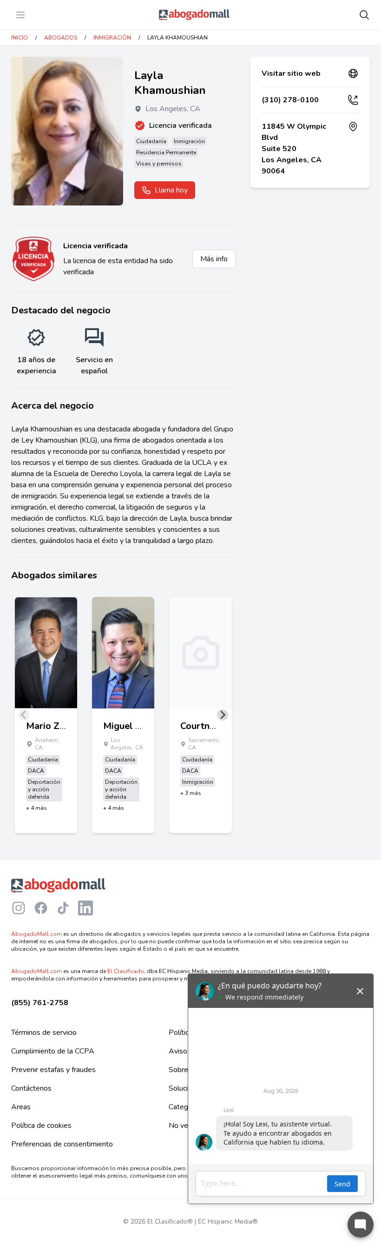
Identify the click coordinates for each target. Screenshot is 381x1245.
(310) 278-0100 (290, 100)
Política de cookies (41, 1125)
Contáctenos (31, 1088)
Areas (21, 1107)
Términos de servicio (44, 1032)
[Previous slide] (24, 715)
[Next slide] (222, 715)
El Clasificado (125, 971)
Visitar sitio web (291, 73)
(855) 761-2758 (39, 1003)
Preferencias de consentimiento (62, 1144)
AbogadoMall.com (36, 934)
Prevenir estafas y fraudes (53, 1070)
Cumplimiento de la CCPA (52, 1051)
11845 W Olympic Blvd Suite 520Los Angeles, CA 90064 (294, 148)
